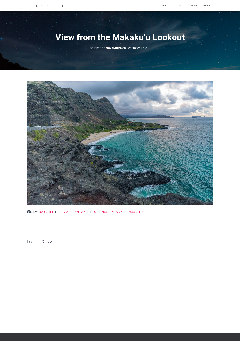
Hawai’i (193, 6)
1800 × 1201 (136, 212)
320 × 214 (64, 212)
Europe (179, 6)
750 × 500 (81, 212)
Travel (165, 6)
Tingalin (206, 6)
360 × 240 (117, 212)
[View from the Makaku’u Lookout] (120, 143)
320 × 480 (46, 212)
